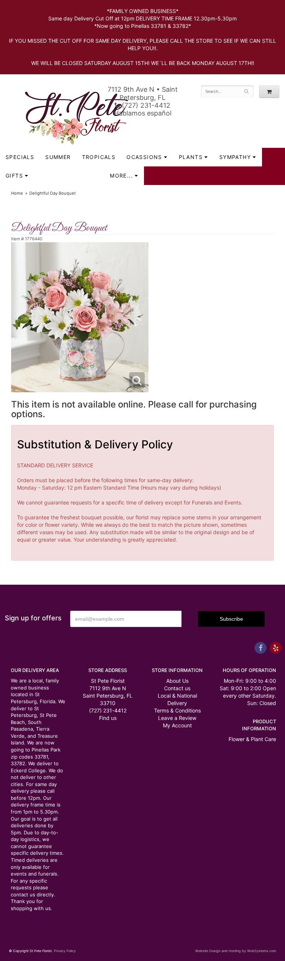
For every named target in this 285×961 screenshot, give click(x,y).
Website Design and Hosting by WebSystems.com (235, 951)
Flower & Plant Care (252, 739)
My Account (177, 725)
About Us (177, 681)
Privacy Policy (65, 951)
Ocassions (144, 157)
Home (17, 193)
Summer (58, 157)
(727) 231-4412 (108, 710)
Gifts (14, 175)
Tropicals (99, 157)
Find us (108, 718)
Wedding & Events (69, 175)
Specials (20, 157)
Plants (191, 157)
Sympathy (235, 157)
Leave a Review (177, 718)
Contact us (177, 688)
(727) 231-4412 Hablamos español (142, 109)
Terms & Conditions (177, 710)
